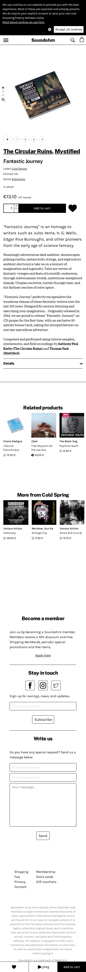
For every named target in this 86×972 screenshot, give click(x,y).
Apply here (43, 655)
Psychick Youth (68, 445)
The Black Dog (68, 441)
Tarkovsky (9, 532)
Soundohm (43, 40)
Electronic (18, 179)
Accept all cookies (68, 29)
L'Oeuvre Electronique (11, 448)
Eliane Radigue (12, 441)
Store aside (44, 877)
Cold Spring (19, 168)
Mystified (67, 151)
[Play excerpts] (7, 139)
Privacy (19, 882)
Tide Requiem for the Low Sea (42, 448)
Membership (45, 872)
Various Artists (12, 528)
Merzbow (37, 528)
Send (43, 835)
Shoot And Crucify (71, 532)
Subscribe (43, 719)
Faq (17, 877)
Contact (20, 887)
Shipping (21, 872)
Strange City (39, 532)
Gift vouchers (46, 882)
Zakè (34, 441)
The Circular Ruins (27, 151)
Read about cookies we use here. (24, 22)
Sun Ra (48, 528)
